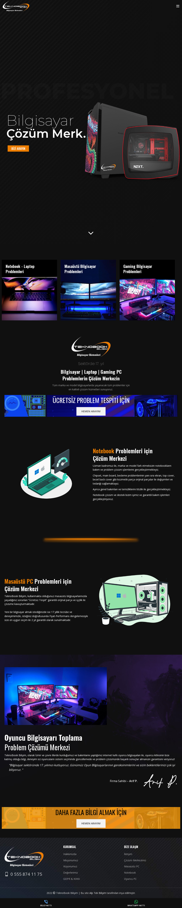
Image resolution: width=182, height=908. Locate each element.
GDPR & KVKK (71, 879)
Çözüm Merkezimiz (135, 860)
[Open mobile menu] (178, 6)
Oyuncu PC (130, 879)
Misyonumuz (70, 860)
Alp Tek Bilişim (97, 893)
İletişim (128, 854)
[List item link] (23, 874)
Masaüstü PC (131, 866)
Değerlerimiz (70, 872)
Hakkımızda (69, 854)
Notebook (130, 872)
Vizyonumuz (70, 866)
